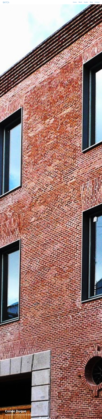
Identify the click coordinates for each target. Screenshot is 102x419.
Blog (91, 2)
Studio (86, 2)
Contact (97, 2)
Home (75, 2)
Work (80, 2)
